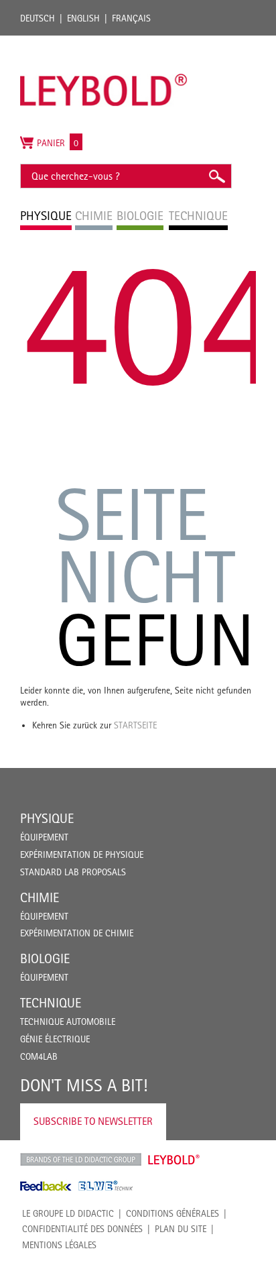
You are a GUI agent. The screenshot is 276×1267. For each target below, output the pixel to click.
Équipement (44, 837)
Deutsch (37, 18)
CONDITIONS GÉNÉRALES (172, 1213)
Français (131, 18)
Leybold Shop (174, 1159)
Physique (47, 818)
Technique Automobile (67, 1021)
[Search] (216, 176)
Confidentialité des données (82, 1228)
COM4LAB (39, 1056)
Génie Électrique (55, 1039)
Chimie (39, 897)
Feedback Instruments (46, 1186)
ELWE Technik (105, 1186)
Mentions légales (59, 1245)
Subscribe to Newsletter (93, 1121)
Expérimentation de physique (81, 854)
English (83, 18)
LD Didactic (80, 1159)
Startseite (135, 725)
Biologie (45, 958)
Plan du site (180, 1228)
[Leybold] (104, 42)
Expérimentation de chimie (76, 933)
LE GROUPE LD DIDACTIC (68, 1213)
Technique (50, 1003)
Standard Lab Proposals (73, 872)
